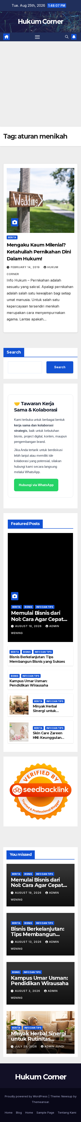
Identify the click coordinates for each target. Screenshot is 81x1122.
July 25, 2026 (26, 1046)
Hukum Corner (40, 22)
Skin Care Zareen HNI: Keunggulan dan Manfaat (47, 737)
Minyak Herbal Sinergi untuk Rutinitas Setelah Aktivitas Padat (47, 713)
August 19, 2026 (29, 626)
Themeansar (40, 1102)
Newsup (66, 1096)
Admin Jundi (54, 1046)
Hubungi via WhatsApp (36, 485)
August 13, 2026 (28, 941)
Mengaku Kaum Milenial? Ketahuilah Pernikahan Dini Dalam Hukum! (39, 252)
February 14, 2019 (26, 267)
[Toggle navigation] (37, 37)
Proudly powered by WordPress (26, 1096)
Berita (12, 237)
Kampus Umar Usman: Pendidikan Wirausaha (29, 683)
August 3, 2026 (28, 990)
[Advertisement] (40, 84)
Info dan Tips (44, 607)
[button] (66, 37)
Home (9, 1112)
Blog (19, 1112)
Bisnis (28, 607)
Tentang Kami (67, 1112)
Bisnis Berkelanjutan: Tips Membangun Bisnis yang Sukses (37, 659)
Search (14, 352)
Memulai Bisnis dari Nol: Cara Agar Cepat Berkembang (37, 619)
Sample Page (45, 1112)
